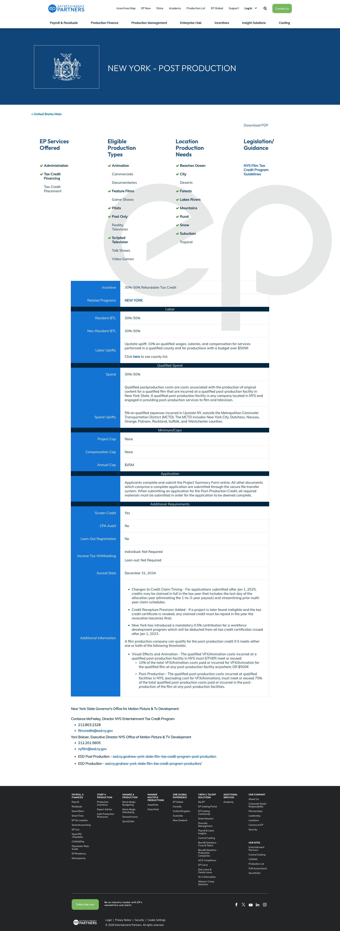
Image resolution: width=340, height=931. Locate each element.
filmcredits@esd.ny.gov (95, 730)
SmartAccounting (81, 824)
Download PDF (256, 125)
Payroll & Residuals (64, 23)
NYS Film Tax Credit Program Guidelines (256, 169)
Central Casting (206, 838)
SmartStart (78, 811)
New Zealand (180, 820)
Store (159, 8)
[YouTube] (250, 904)
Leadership (254, 815)
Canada (177, 806)
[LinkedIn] (257, 904)
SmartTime (78, 815)
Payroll (75, 801)
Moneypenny (79, 858)
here (137, 356)
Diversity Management (205, 824)
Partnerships (255, 811)
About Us (254, 799)
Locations (254, 820)
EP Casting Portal (207, 806)
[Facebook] (236, 904)
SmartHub (153, 809)
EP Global (217, 8)
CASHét (253, 859)
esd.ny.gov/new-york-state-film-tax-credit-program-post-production (164, 756)
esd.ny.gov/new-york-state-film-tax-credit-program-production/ (153, 763)
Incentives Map (126, 8)
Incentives (222, 23)
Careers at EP (256, 824)
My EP (201, 801)
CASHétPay (78, 841)
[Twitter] (243, 904)
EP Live (75, 829)
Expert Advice (104, 809)
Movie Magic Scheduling (128, 811)
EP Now (146, 8)
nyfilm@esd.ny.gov (92, 749)
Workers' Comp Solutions (206, 883)
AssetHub (153, 804)
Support (234, 8)
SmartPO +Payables (77, 835)
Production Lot (196, 8)
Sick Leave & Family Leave (205, 871)
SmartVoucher (206, 818)
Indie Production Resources (105, 815)
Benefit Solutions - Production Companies (208, 853)
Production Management (149, 23)
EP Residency (79, 853)
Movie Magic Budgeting (128, 803)
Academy (175, 8)
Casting (284, 23)
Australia (178, 815)
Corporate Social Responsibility (257, 805)
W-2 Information (207, 876)
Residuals (77, 806)
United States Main (48, 114)
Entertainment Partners (256, 848)
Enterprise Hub (191, 23)
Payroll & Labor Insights (206, 832)
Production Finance (104, 23)
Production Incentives (103, 803)
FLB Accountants (258, 868)
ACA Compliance (207, 860)
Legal (108, 920)
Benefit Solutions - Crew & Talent (208, 844)
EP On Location (80, 820)
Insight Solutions (254, 23)
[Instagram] (264, 904)
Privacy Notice (123, 920)
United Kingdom (181, 811)
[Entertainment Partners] (66, 8)
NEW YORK (134, 300)
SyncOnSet (128, 821)
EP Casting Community (204, 812)
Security (253, 829)
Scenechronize (130, 816)
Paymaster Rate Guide (80, 847)
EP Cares (203, 864)
